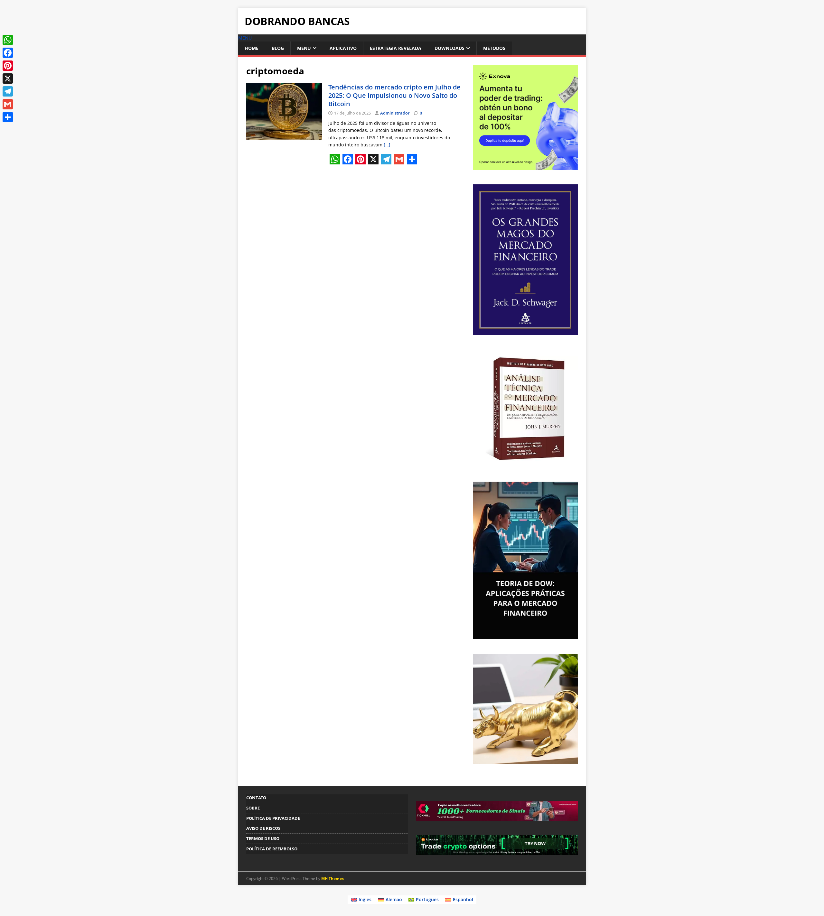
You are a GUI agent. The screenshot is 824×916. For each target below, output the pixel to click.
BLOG (278, 48)
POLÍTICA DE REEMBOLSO (271, 849)
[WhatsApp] (7, 39)
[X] (7, 78)
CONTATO (256, 797)
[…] (387, 145)
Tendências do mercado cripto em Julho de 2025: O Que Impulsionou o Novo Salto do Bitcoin (394, 95)
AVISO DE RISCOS (263, 828)
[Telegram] (7, 91)
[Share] (7, 117)
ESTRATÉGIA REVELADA (395, 48)
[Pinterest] (7, 65)
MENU (304, 48)
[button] (245, 38)
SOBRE (253, 808)
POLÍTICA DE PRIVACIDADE (273, 818)
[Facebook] (7, 52)
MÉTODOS (494, 48)
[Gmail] (7, 104)
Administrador (395, 113)
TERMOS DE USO (262, 838)
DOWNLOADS (449, 48)
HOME (251, 48)
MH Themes (332, 878)
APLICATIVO (343, 48)
